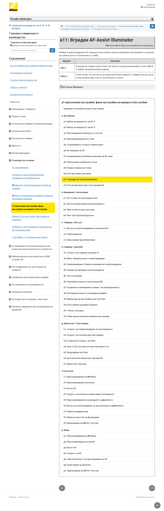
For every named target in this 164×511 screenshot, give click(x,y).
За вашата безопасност (21, 94)
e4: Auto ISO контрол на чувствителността (86, 346)
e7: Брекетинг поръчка (75, 364)
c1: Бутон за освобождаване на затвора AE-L (86, 228)
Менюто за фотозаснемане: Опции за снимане (31, 187)
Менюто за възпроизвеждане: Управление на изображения (28, 176)
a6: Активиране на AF (74, 150)
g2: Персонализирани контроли (79, 442)
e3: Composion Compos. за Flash (79, 341)
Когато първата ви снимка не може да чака (31, 66)
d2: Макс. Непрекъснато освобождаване (84, 258)
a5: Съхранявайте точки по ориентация (83, 145)
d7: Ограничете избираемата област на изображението (92, 287)
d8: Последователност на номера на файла (85, 293)
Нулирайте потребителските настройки (84, 108)
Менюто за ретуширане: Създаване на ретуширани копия (32, 228)
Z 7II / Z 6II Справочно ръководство (79, 26)
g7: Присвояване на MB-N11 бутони (81, 470)
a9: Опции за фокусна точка (77, 168)
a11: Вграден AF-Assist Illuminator (80, 179)
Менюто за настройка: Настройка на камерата (30, 218)
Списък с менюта (18, 87)
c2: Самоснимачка (73, 234)
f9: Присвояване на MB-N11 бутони (81, 423)
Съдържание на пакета (21, 73)
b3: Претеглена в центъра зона (79, 209)
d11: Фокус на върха (74, 310)
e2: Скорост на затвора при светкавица (83, 335)
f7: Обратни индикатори (76, 411)
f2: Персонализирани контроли (79, 382)
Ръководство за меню (106, 26)
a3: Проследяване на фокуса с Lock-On (83, 133)
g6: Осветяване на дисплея (77, 465)
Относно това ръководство (23, 80)
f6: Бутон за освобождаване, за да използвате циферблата (93, 406)
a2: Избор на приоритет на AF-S (79, 127)
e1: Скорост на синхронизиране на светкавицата (88, 329)
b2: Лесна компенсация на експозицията (84, 204)
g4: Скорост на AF (73, 453)
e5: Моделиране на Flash (76, 352)
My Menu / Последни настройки (29, 237)
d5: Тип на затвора (73, 276)
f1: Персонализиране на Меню (80, 377)
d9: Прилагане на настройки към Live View (84, 299)
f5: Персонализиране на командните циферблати (88, 400)
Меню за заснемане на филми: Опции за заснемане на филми (32, 197)
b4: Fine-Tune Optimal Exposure (79, 215)
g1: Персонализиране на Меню (80, 436)
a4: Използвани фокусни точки (79, 139)
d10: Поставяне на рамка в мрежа (80, 305)
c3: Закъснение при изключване (79, 240)
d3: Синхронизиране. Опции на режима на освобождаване (92, 264)
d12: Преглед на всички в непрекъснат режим (86, 316)
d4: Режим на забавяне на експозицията (84, 270)
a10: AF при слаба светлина (77, 173)
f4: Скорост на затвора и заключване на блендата (89, 394)
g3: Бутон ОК (70, 447)
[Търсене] (52, 50)
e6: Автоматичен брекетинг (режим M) (83, 358)
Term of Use (24, 497)
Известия (14, 102)
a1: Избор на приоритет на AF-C (79, 121)
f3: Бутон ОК (70, 388)
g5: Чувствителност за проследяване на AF (85, 459)
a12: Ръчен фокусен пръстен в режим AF (84, 185)
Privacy (13, 497)
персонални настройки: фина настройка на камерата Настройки (29, 207)
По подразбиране (20, 167)
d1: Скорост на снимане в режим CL (81, 253)
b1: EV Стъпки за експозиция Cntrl (81, 198)
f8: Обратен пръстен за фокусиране (81, 417)
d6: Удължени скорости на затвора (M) (83, 281)
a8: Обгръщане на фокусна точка (80, 162)
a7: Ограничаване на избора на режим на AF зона (88, 156)
